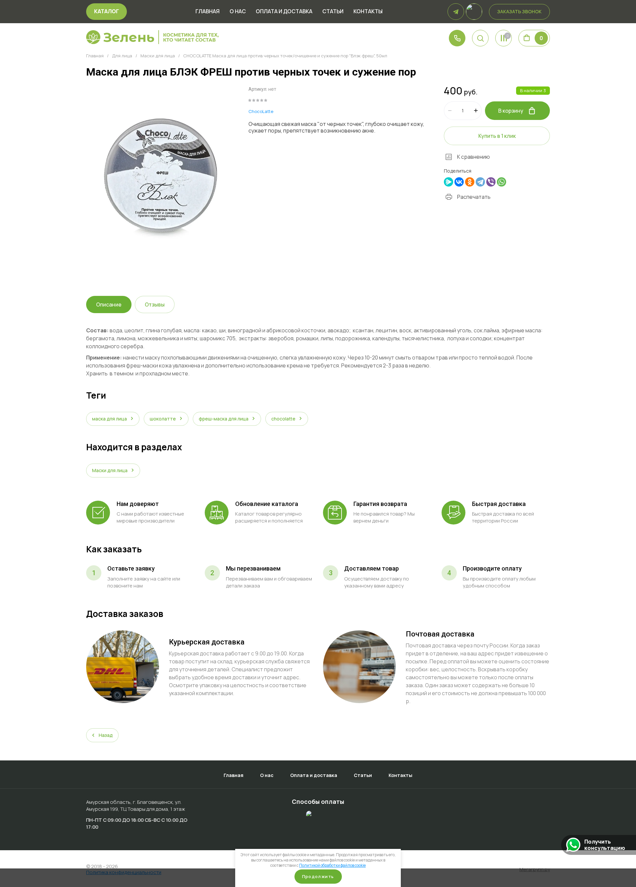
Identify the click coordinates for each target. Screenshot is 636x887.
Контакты (368, 12)
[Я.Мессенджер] (448, 182)
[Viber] (491, 182)
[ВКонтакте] (459, 182)
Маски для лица (157, 56)
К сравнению (473, 156)
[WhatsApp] (501, 182)
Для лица (122, 56)
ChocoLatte (260, 111)
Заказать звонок (519, 11)
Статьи (333, 12)
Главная (207, 12)
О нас (238, 12)
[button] (480, 38)
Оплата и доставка (284, 12)
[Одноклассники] (469, 182)
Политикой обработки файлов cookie (332, 865)
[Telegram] (480, 182)
